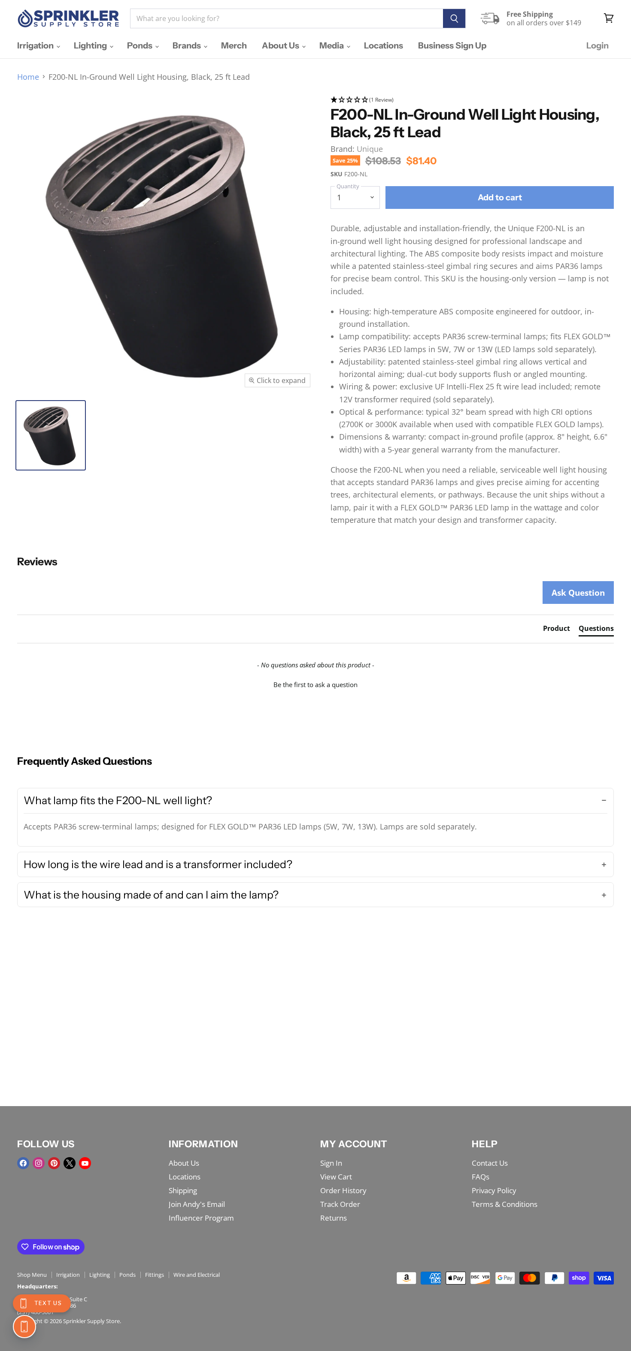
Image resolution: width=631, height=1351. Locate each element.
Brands (188, 45)
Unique (370, 149)
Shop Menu (32, 1275)
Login (597, 45)
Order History (343, 1190)
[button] (472, 100)
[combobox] (286, 18)
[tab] (556, 630)
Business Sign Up (452, 45)
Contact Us (490, 1163)
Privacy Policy (494, 1190)
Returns (333, 1218)
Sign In (331, 1163)
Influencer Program (201, 1218)
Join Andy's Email (197, 1204)
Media (332, 45)
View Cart (336, 1177)
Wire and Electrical (196, 1275)
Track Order (340, 1204)
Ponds (140, 45)
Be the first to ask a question (315, 684)
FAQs (480, 1177)
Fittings (154, 1275)
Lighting (91, 45)
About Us (281, 45)
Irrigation (36, 45)
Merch (234, 45)
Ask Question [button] (578, 592)
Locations (383, 45)
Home (28, 76)
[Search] (454, 18)
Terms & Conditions (504, 1204)
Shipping (183, 1190)
